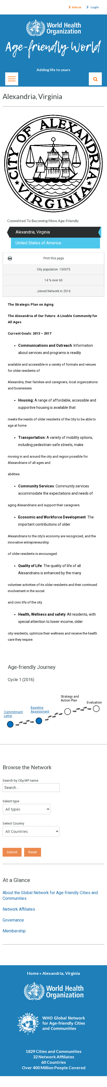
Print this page (53, 258)
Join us (76, 7)
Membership (14, 931)
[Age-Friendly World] (53, 51)
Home (33, 973)
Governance (13, 920)
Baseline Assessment (40, 709)
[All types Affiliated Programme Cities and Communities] (28, 810)
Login (95, 7)
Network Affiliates (19, 909)
